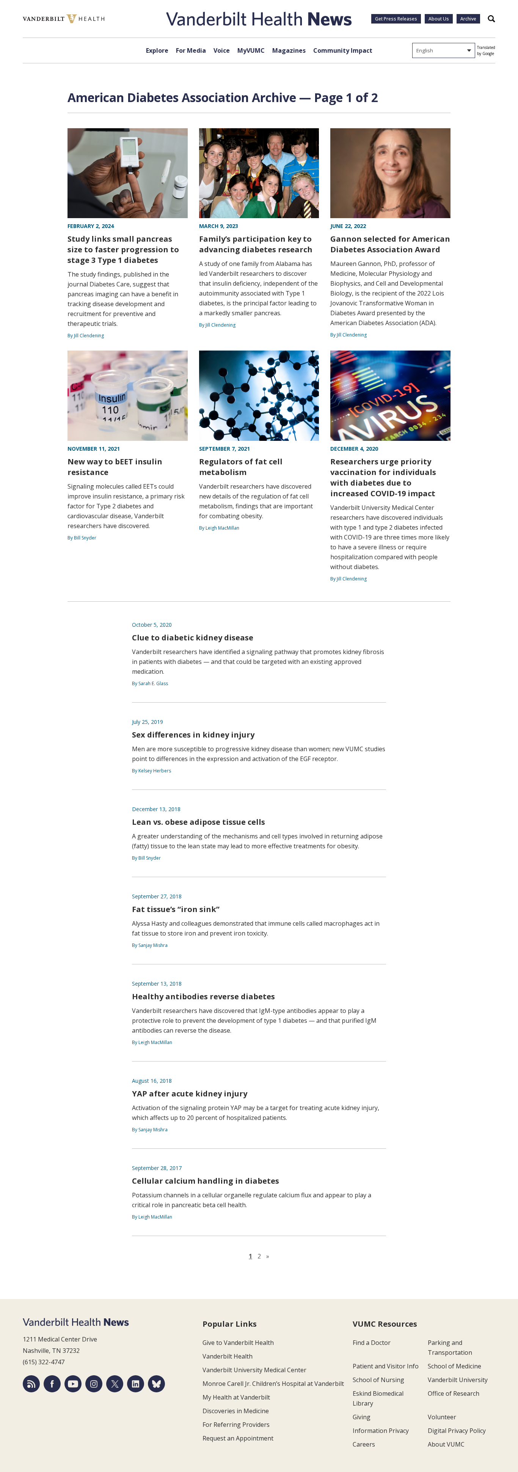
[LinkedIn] (135, 1383)
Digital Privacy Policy (457, 1430)
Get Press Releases (396, 19)
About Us (439, 19)
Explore (157, 50)
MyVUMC (251, 50)
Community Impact (342, 50)
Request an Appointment (237, 1438)
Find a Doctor (372, 1342)
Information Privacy (381, 1430)
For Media (191, 50)
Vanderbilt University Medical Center (254, 1370)
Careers (364, 1444)
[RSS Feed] (31, 1383)
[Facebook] (52, 1383)
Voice (221, 50)
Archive (468, 19)
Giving (361, 1417)
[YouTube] (73, 1383)
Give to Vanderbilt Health (238, 1342)
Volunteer (442, 1417)
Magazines (289, 50)
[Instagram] (93, 1383)
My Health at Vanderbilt (236, 1397)
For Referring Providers (236, 1424)
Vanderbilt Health (227, 1356)
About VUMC (446, 1444)
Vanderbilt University (458, 1380)
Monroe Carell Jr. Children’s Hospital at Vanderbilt (273, 1383)
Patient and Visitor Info (386, 1366)
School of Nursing (378, 1380)
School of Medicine (454, 1366)
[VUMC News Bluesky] (156, 1383)
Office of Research (453, 1393)
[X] (114, 1383)
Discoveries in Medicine (235, 1411)
